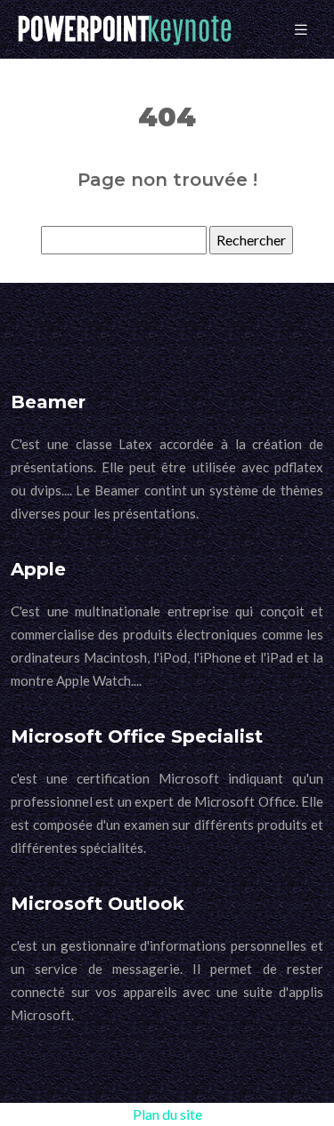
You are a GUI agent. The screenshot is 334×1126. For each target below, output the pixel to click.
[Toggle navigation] (301, 30)
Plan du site (167, 1114)
